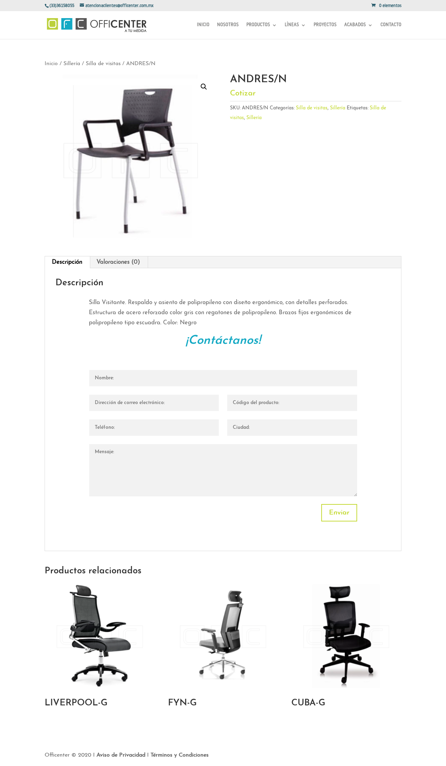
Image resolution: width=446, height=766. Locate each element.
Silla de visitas (103, 64)
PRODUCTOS (258, 25)
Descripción (67, 262)
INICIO (203, 25)
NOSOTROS (228, 25)
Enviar (339, 512)
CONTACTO (390, 25)
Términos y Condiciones (180, 755)
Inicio (51, 64)
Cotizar (244, 94)
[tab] (67, 262)
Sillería (71, 64)
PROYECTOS (325, 25)
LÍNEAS (292, 25)
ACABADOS (355, 25)
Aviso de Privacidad (122, 755)
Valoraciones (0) (118, 262)
